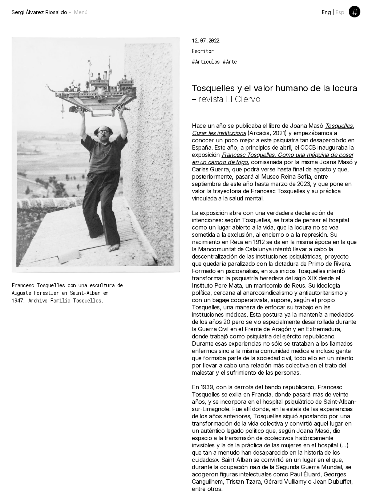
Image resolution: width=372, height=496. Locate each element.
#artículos (206, 61)
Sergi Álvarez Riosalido (39, 12)
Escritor (203, 51)
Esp (340, 12)
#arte (230, 61)
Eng (326, 12)
